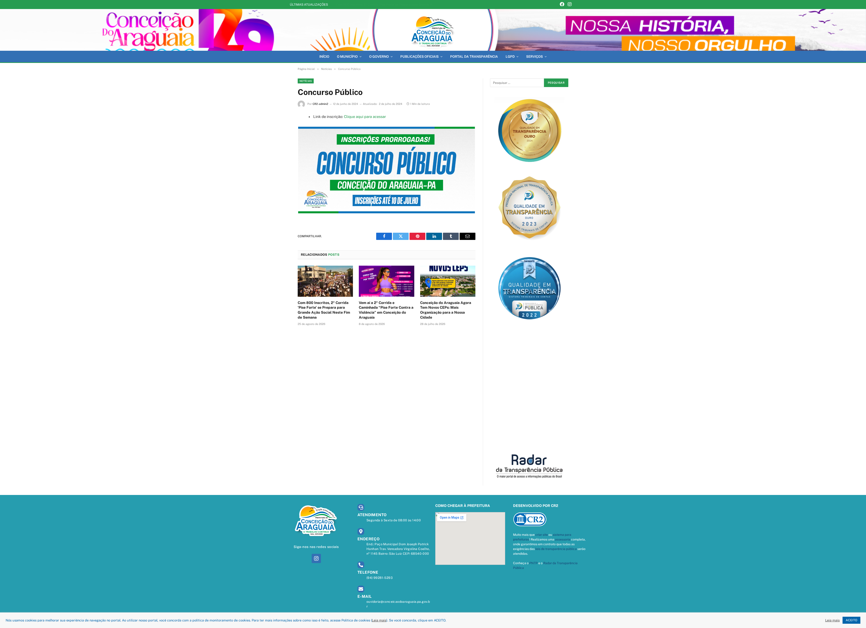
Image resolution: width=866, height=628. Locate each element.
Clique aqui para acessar (365, 116)
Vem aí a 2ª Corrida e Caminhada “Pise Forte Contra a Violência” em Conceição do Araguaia (386, 4)
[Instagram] (570, 4)
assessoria (562, 539)
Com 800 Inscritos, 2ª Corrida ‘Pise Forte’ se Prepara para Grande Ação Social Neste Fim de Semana (324, 310)
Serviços (534, 56)
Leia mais (379, 620)
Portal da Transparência (474, 56)
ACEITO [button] (851, 620)
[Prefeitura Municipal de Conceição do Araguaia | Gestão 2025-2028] (433, 30)
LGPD (510, 56)
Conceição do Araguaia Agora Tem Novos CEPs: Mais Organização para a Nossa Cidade (445, 310)
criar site (541, 534)
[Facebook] (562, 4)
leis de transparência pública (556, 549)
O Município (347, 56)
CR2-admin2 (320, 104)
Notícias (305, 81)
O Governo (379, 56)
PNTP (533, 563)
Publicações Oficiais (419, 56)
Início (324, 56)
